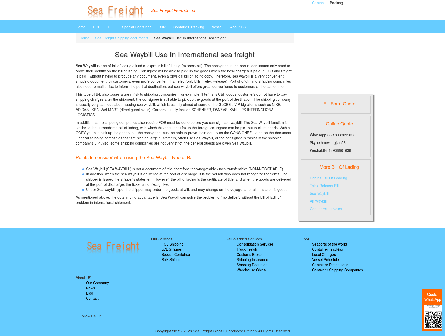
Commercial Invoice (326, 208)
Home (80, 26)
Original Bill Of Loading (328, 177)
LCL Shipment (172, 249)
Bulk (162, 26)
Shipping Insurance (252, 259)
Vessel (217, 26)
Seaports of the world (329, 244)
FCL (96, 26)
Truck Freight (247, 249)
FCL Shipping (172, 244)
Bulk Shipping (172, 259)
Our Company (97, 282)
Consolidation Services (255, 244)
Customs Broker (250, 254)
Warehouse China (251, 269)
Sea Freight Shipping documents (121, 37)
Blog (89, 293)
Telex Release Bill (324, 185)
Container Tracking (188, 26)
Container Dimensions (330, 264)
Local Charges (324, 254)
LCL (111, 26)
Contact (318, 2)
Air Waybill (318, 201)
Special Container (136, 26)
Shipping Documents (253, 264)
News (90, 287)
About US (238, 26)
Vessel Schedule (325, 259)
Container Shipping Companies (337, 269)
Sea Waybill (319, 193)
